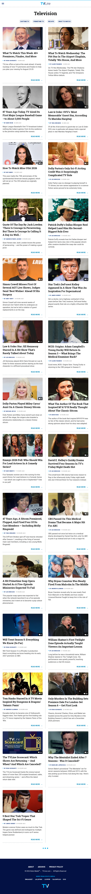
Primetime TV (39, 21)
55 (41, 752)
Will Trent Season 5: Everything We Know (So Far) (21, 641)
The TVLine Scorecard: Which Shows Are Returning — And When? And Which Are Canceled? (22, 761)
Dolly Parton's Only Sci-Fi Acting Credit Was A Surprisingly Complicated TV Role (67, 172)
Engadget (29, 879)
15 (41, 455)
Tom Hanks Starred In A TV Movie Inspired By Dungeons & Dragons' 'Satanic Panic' (22, 702)
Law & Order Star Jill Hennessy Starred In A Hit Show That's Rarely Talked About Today (20, 350)
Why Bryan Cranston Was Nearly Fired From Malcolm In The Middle (68, 582)
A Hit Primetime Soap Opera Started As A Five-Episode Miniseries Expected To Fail (19, 584)
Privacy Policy (56, 867)
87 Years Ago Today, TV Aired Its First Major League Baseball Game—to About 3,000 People (22, 115)
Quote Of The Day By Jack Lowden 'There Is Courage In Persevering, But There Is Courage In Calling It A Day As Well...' (22, 230)
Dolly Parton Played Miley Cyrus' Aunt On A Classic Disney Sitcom (21, 405)
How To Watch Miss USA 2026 (20, 168)
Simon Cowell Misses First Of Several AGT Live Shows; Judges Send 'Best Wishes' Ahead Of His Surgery (21, 289)
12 (41, 48)
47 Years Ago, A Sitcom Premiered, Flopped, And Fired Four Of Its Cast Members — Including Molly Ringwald (22, 524)
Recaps (51, 21)
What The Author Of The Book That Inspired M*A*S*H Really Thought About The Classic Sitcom (68, 407)
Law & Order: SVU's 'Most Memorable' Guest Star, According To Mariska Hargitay (67, 115)
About (31, 867)
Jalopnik (38, 879)
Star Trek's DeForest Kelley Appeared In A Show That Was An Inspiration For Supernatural (67, 288)
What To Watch (64, 21)
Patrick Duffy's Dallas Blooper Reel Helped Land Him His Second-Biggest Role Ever (68, 228)
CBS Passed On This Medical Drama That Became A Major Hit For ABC (66, 522)
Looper (47, 879)
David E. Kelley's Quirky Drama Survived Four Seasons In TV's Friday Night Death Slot (66, 464)
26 (41, 514)
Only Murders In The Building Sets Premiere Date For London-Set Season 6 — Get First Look (68, 702)
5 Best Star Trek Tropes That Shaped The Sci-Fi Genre (19, 817)
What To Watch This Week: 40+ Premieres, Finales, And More (20, 54)
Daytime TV (24, 21)
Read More (35, 80)
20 (86, 694)
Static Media (34, 871)
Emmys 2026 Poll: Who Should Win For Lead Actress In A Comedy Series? (23, 463)
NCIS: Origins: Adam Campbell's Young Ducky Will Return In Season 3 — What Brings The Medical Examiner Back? (66, 351)
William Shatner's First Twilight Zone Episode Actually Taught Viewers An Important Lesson (66, 643)
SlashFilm (56, 879)
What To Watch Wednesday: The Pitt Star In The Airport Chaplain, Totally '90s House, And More (67, 57)
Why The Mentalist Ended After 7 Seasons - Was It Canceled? (67, 759)
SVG (64, 879)
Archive (41, 867)
